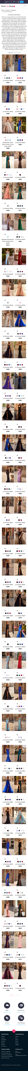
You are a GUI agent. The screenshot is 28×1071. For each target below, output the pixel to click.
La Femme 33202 (20, 460)
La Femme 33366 (8, 833)
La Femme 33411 (20, 988)
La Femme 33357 (8, 740)
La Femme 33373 (20, 833)
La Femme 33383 (8, 895)
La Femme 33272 (20, 491)
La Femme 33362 (8, 80)
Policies (16, 1039)
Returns (16, 1042)
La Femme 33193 (20, 239)
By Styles (3, 1044)
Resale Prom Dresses (5, 1058)
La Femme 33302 (8, 111)
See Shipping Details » (21, 1024)
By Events (3, 1041)
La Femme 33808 (8, 274)
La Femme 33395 (8, 926)
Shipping (17, 1044)
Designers (13, 10)
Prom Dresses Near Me (5, 1051)
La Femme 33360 (8, 771)
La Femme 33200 (8, 460)
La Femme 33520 (20, 367)
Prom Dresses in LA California (7, 1056)
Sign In (6, 1)
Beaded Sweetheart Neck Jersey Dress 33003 (8, 241)
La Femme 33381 (20, 864)
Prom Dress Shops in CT (5, 1053)
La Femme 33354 (20, 709)
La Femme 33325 (20, 646)
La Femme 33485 (20, 111)
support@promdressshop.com (21, 1055)
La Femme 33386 (20, 895)
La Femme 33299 (20, 553)
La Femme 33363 (8, 802)
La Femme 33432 (20, 305)
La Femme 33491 (8, 367)
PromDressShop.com (6, 1065)
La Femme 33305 (8, 615)
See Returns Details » (21, 1012)
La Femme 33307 (20, 615)
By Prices (3, 1042)
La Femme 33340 (8, 677)
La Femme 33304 (20, 584)
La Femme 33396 (20, 926)
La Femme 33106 (8, 429)
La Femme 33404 (8, 208)
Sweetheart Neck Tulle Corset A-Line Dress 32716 (8, 144)
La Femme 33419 (20, 208)
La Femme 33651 (20, 398)
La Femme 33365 (20, 802)
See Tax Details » (7, 1024)
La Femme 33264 (8, 491)
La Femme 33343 (20, 677)
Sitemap (2, 1036)
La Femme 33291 (8, 522)
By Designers (3, 1039)
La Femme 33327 (20, 142)
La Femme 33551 (8, 398)
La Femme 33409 (8, 305)
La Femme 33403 (20, 957)
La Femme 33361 (20, 771)
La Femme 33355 (8, 177)
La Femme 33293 (20, 522)
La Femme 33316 (8, 646)
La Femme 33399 (20, 274)
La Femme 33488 (20, 336)
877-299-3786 (18, 1052)
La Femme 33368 (20, 177)
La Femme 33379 (8, 864)
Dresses (8, 10)
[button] (22, 1)
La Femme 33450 (8, 336)
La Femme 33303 (8, 584)
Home (2, 10)
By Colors (3, 1038)
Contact (16, 1036)
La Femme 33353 (8, 709)
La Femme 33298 (8, 553)
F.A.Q (16, 1038)
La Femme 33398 (8, 957)
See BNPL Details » (7, 1012)
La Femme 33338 (20, 80)
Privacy (16, 1041)
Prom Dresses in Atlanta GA (6, 1054)
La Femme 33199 (20, 429)
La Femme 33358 (20, 740)
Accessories (3, 1046)
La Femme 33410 (8, 988)
